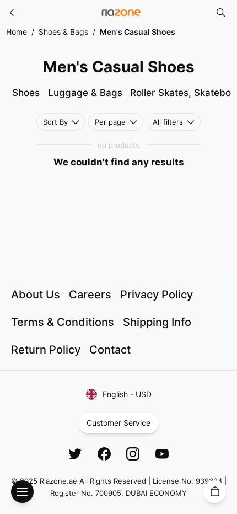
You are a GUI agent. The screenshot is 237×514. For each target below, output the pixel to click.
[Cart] (214, 491)
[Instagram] (133, 454)
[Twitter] (75, 454)
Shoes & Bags (63, 31)
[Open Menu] (22, 491)
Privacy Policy (156, 294)
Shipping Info (157, 322)
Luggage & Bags (85, 92)
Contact (110, 349)
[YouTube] (162, 454)
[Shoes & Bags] (12, 13)
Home (16, 31)
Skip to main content (49, 18)
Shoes (26, 92)
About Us (35, 294)
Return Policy (45, 349)
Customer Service (118, 422)
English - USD (127, 394)
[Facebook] (104, 454)
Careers (90, 294)
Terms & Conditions (62, 322)
